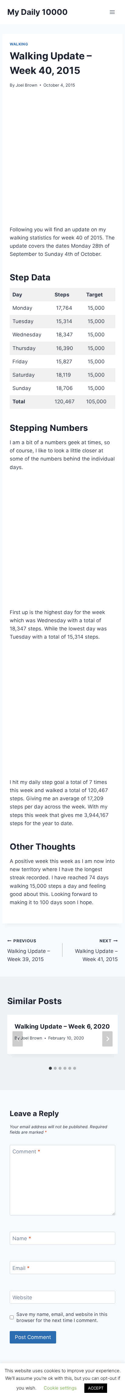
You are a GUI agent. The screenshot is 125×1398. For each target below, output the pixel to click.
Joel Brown (26, 85)
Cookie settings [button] (60, 1388)
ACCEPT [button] (95, 1388)
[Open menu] (112, 12)
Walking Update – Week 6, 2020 (62, 1026)
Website (22, 1297)
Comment (26, 1151)
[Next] (107, 1038)
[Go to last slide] (17, 1038)
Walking (19, 44)
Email (21, 1268)
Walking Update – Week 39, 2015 (28, 950)
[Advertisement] (62, 160)
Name (21, 1238)
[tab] (50, 1068)
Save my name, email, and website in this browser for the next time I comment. (61, 1317)
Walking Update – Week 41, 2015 (96, 950)
